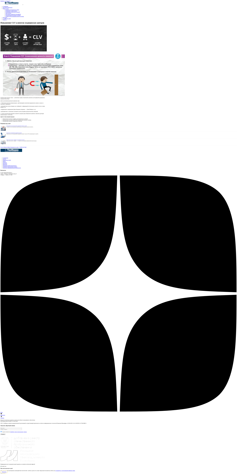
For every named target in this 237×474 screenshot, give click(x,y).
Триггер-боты (8, 13)
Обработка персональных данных (10, 166)
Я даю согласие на (14, 431)
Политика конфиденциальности (9, 165)
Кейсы (9, 147)
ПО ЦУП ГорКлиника (7, 7)
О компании (5, 6)
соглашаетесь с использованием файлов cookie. (65, 470)
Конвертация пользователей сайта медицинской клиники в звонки (17, 125)
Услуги (1, 147)
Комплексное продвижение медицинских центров (14, 132)
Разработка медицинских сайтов (12, 9)
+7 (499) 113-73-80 (7, 18)
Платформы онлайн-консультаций (12, 12)
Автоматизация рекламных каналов (13, 15)
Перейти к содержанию (5, 1)
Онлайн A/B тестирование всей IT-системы (14, 16)
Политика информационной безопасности (12, 167)
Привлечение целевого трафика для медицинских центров (16, 139)
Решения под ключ (14, 147)
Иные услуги (6, 8)
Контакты (5, 17)
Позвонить (4, 471)
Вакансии (5, 164)
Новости (5, 19)
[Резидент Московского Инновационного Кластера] (22, 462)
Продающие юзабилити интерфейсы (13, 14)
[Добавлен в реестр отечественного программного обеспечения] (20, 448)
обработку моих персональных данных (18, 431)
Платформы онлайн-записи (11, 10)
